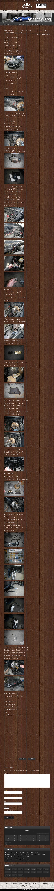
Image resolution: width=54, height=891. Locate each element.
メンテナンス (33, 883)
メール (6, 796)
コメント (6, 773)
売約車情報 (21, 883)
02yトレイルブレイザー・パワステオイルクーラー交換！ (18, 856)
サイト (5, 801)
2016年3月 (8, 869)
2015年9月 (27, 869)
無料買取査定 (45, 883)
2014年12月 (40, 869)
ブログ (12, 22)
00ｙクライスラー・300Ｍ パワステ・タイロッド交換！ (18, 859)
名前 (5, 790)
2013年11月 (21, 875)
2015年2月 (33, 869)
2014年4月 (33, 872)
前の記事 (22, 758)
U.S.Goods (18, 11)
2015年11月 (14, 869)
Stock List (5, 11)
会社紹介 (31, 885)
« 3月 (6, 844)
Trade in (36, 11)
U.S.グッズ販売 (27, 883)
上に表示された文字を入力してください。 (11, 810)
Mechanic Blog (42, 11)
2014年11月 (46, 869)
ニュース (7, 22)
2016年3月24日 (47, 34)
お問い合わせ (25, 886)
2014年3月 (39, 872)
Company (49, 11)
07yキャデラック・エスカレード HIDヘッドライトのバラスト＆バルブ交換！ (22, 852)
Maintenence (24, 11)
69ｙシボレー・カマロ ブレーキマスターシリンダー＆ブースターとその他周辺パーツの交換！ (26, 854)
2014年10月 (8, 872)
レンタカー (40, 883)
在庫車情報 (15, 883)
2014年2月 (46, 872)
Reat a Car (30, 11)
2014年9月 (14, 872)
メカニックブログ (24, 885)
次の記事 (31, 758)
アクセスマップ (19, 886)
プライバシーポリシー (34, 886)
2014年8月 (20, 872)
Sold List (11, 11)
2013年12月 (14, 875)
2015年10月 (21, 869)
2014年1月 (8, 875)
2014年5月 (27, 872)
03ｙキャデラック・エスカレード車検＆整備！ (15, 858)
